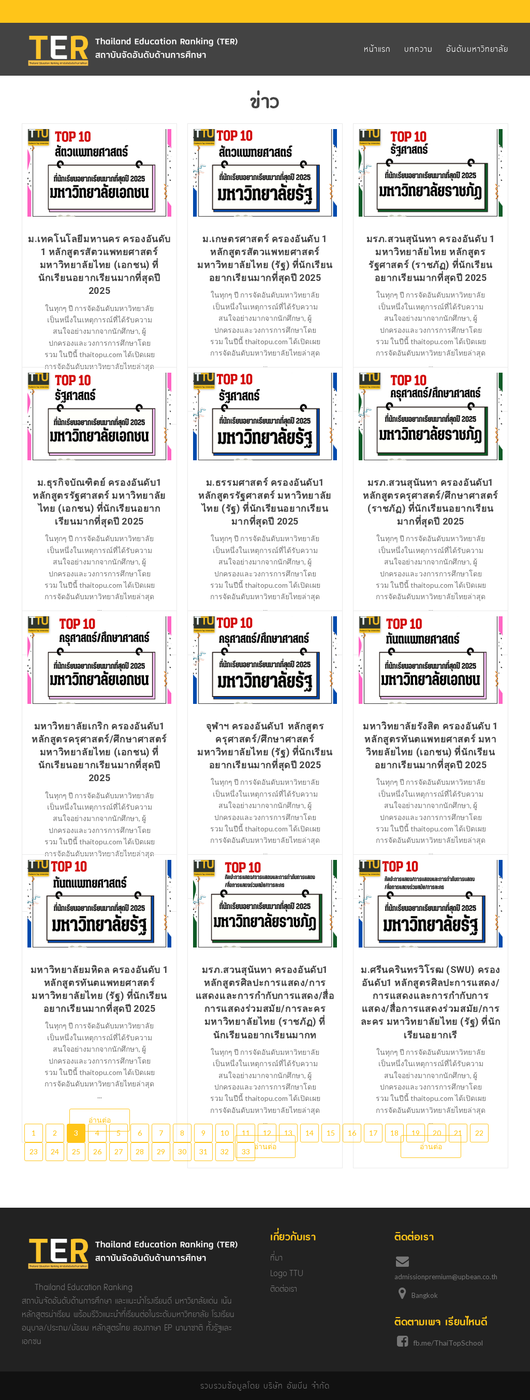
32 (224, 1151)
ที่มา (276, 1258)
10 (224, 1132)
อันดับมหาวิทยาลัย (477, 49)
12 (267, 1132)
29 (161, 1151)
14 (309, 1132)
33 (246, 1151)
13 (288, 1132)
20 (437, 1132)
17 (373, 1132)
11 (246, 1132)
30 (182, 1151)
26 (97, 1151)
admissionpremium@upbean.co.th (445, 1276)
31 (203, 1151)
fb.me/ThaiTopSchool (448, 1342)
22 (479, 1132)
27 (118, 1151)
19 (415, 1132)
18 (394, 1132)
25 (76, 1151)
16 (352, 1132)
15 (331, 1132)
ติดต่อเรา (283, 1289)
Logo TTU (286, 1273)
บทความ (418, 49)
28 (140, 1151)
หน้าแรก (377, 49)
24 (55, 1151)
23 (34, 1151)
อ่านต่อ (100, 1119)
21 (458, 1132)
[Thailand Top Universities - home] (133, 50)
